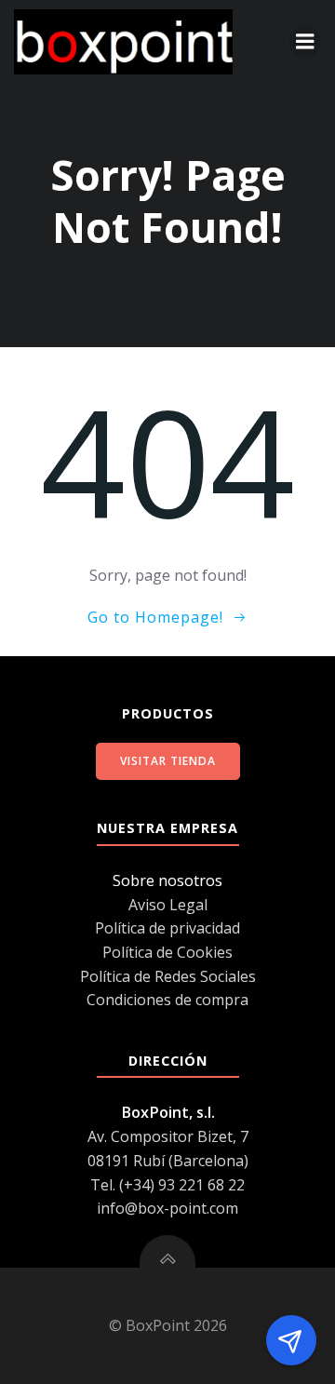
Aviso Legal (168, 904)
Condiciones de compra (167, 999)
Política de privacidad (167, 928)
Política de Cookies (167, 952)
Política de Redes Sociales (168, 976)
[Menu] (305, 42)
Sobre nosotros (167, 880)
